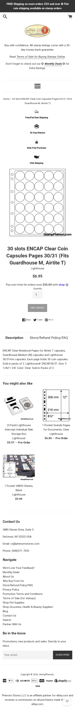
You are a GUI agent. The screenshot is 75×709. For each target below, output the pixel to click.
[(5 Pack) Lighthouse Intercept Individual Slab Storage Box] (19, 405)
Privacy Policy (11, 589)
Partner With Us (12, 624)
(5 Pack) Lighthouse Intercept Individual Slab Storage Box (19, 430)
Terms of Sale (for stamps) (19, 598)
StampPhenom (46, 674)
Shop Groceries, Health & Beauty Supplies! (28, 607)
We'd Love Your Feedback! (18, 568)
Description (14, 338)
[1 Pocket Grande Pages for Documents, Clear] (56, 405)
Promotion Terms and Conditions (23, 594)
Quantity (37, 288)
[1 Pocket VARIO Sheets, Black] (19, 466)
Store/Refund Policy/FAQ (49, 338)
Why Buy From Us (13, 581)
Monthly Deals (11, 572)
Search (7, 620)
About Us (8, 576)
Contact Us (9, 615)
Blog (5, 611)
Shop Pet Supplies (13, 602)
